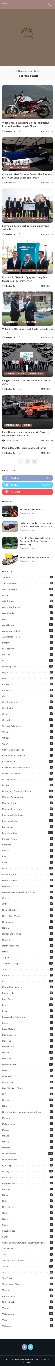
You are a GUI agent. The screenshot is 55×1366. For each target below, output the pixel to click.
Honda (5, 928)
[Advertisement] (27, 38)
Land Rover (8, 999)
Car (4, 696)
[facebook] (27, 478)
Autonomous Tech (11, 637)
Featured (6, 844)
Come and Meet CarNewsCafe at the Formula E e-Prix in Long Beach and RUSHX (27, 175)
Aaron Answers (9, 589)
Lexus (5, 1005)
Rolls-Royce (8, 1207)
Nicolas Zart (11, 131)
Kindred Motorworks (12, 987)
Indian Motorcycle (10, 946)
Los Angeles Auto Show (13, 1017)
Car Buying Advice (11, 702)
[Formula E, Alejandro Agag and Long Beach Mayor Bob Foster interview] (27, 257)
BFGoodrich (8, 648)
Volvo (4, 1320)
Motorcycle (28, 116)
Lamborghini (8, 993)
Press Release (9, 1153)
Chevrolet (7, 720)
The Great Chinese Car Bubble (34, 557)
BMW (4, 660)
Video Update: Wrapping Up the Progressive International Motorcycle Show (25, 124)
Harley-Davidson (10, 910)
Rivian (5, 1201)
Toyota (5, 1290)
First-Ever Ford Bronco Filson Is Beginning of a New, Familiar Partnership (35, 541)
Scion (5, 1225)
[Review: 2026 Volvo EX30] (10, 511)
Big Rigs (6, 654)
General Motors (9, 880)
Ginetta (5, 898)
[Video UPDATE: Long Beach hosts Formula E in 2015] (27, 309)
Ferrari (5, 850)
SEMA (5, 1237)
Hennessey (7, 922)
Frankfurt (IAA (9, 874)
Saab (4, 1213)
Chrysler (6, 732)
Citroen (5, 738)
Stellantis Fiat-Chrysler (13, 1260)
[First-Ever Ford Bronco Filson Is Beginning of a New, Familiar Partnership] (10, 543)
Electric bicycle (9, 803)
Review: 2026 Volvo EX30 (32, 509)
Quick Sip (6, 1165)
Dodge (5, 785)
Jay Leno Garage (10, 963)
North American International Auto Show (21, 1112)
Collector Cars (9, 761)
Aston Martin (8, 613)
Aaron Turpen (12, 440)
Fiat (4, 856)
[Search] (50, 4)
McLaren (6, 1058)
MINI (4, 1070)
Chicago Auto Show (11, 726)
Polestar (6, 1141)
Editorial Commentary (17, 164)
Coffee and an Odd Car (13, 755)
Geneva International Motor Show (18, 892)
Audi (4, 619)
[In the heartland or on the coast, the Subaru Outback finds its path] (10, 526)
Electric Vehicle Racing (17, 167)
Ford (4, 868)
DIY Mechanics (9, 779)
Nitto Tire (6, 1106)
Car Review (7, 708)
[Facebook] (24, 1347)
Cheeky (6, 714)
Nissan (5, 1100)
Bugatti (5, 672)
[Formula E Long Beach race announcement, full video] (27, 205)
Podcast (6, 1130)
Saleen (5, 1219)
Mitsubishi (7, 1076)
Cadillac (6, 684)
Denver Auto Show (11, 773)
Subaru (5, 1266)
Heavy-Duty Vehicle (11, 916)
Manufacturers (9, 1035)
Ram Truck (7, 1177)
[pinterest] (27, 492)
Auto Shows (12, 116)
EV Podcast (7, 827)
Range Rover (8, 1183)
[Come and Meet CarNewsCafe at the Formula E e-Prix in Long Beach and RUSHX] (27, 154)
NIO (4, 1094)
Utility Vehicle (8, 1302)
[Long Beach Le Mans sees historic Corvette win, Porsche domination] (27, 412)
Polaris (5, 1136)
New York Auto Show (12, 1088)
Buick (4, 678)
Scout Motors (8, 1231)
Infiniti (5, 951)
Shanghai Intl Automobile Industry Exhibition (23, 1243)
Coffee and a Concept (13, 750)
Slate (4, 1254)
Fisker (5, 862)
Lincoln (5, 1011)
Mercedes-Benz (10, 1064)
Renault (6, 1189)
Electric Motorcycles (12, 809)
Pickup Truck (8, 1124)
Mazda (5, 1052)
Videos (35, 322)
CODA (5, 744)
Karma (5, 975)
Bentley (5, 643)
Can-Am (6, 690)
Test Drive (7, 1278)
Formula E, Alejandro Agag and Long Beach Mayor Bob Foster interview (25, 278)
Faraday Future (9, 839)
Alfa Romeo (8, 601)
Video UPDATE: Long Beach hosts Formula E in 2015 (27, 330)
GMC (4, 904)
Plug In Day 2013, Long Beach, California (24, 448)
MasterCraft (8, 1046)
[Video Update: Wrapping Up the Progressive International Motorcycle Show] (27, 102)
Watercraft (7, 1326)
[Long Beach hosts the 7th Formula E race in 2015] (27, 360)
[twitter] (27, 485)
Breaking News (13, 219)
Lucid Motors (8, 1029)
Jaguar (5, 957)
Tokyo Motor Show (11, 1284)
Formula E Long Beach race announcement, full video (25, 227)
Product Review (9, 1159)
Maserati (6, 1041)
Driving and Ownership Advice (16, 791)
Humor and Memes (11, 934)
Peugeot (6, 1118)
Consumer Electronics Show (15, 767)
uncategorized (9, 1296)
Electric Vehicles (10, 821)
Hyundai (6, 940)
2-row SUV (7, 577)
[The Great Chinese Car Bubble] (10, 559)
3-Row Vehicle (9, 583)
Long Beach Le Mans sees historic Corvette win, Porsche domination (25, 433)
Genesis (6, 886)
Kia (3, 981)
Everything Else (9, 833)
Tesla (4, 1272)
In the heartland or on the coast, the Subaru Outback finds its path (36, 524)
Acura (5, 595)
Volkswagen (8, 1314)
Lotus (5, 1023)
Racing (27, 425)
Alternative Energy (15, 373)
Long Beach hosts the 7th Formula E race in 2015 (26, 382)
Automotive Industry (12, 631)
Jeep (4, 969)
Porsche (6, 1147)
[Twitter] (30, 1347)
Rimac (5, 1195)
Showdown (7, 1248)
